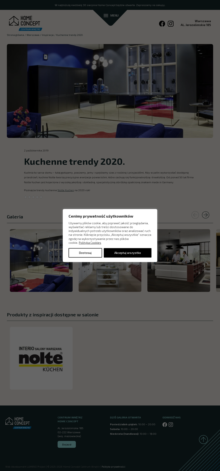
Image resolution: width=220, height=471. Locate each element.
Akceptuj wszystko (127, 253)
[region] (110, 235)
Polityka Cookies (90, 242)
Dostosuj (85, 253)
